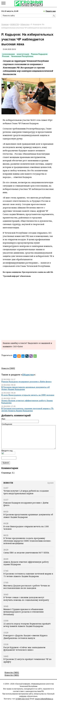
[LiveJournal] (27, 356)
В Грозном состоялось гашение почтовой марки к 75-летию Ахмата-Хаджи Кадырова (28, 574)
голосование (8, 54)
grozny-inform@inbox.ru (44, 699)
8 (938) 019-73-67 (22, 699)
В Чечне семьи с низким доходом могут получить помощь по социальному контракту (26, 598)
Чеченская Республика (22, 56)
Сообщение (6, 424)
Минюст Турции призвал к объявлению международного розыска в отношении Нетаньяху (23, 612)
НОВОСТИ (14, 24)
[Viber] (31, 356)
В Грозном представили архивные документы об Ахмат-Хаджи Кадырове (28, 515)
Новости (8, 482)
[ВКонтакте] (15, 356)
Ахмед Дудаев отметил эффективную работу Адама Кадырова (26, 563)
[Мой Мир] (23, 356)
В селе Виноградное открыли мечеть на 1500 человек (26, 527)
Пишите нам (51, 11)
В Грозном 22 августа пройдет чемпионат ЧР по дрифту (27, 660)
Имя (3, 419)
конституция (23, 54)
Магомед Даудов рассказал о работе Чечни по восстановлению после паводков (26, 586)
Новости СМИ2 (12, 672)
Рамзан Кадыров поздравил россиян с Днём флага (25, 504)
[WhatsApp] (35, 356)
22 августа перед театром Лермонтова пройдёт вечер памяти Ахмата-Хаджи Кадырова (27, 624)
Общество (24, 24)
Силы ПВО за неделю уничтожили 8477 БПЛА (26, 552)
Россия (5, 56)
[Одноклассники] (19, 356)
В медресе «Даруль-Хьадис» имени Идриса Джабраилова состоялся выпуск (25, 636)
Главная (5, 24)
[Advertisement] (28, 308)
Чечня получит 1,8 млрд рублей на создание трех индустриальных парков (26, 492)
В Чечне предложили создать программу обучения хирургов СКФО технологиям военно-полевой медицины (27, 541)
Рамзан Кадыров (39, 54)
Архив (50, 482)
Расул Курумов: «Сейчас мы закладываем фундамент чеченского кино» (24, 648)
